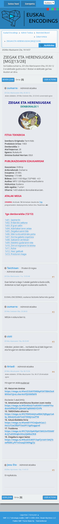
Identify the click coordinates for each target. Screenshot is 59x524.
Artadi (11, 366)
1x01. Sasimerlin (12, 220)
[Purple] (55, 9)
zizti (9, 336)
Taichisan (13, 268)
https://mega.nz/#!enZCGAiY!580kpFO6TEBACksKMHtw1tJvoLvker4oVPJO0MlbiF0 (29, 393)
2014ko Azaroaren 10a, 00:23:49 (16, 341)
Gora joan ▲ (34, 515)
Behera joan (8, 79)
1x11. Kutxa (10, 248)
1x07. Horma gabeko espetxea (19, 237)
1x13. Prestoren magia (15, 254)
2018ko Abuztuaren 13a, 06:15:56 (17, 371)
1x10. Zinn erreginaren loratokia (20, 245)
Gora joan (7, 497)
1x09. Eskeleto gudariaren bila (19, 242)
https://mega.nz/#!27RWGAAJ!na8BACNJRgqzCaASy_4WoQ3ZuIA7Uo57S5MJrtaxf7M (29, 415)
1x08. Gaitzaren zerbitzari (17, 239)
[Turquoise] (57, 9)
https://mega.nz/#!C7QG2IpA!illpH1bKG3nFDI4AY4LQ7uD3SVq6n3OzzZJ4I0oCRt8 (29, 432)
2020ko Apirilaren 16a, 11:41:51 (16, 469)
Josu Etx (12, 464)
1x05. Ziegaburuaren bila (16, 231)
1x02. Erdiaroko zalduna (16, 222)
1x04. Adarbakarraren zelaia (18, 228)
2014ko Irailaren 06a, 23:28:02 (15, 311)
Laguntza (23, 515)
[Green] (52, 9)
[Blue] (50, 9)
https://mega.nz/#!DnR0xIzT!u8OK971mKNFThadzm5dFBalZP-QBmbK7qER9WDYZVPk (29, 407)
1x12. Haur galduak (14, 251)
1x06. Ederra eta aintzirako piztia (20, 234)
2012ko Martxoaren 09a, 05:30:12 (17, 93)
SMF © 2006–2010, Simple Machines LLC (40, 518)
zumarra (12, 88)
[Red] (48, 9)
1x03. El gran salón (13, 225)
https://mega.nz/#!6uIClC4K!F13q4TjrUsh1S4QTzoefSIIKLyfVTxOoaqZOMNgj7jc (29, 441)
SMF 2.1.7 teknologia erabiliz (13, 518)
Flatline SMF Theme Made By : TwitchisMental (29, 521)
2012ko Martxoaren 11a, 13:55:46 (17, 276)
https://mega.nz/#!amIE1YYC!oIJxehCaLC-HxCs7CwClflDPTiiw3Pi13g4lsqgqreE (25, 424)
